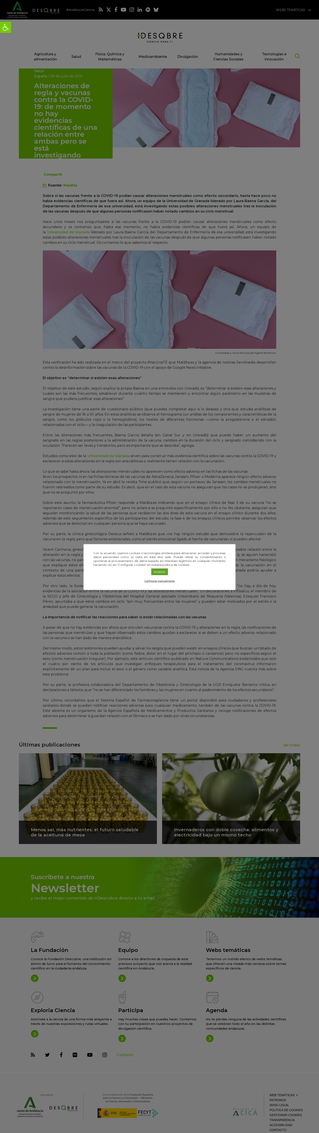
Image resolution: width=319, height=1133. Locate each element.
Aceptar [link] (159, 571)
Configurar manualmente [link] (159, 581)
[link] (5, 27)
